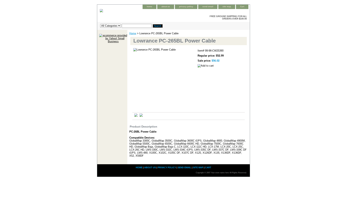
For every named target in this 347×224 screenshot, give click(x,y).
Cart (242, 6)
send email (207, 6)
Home (132, 33)
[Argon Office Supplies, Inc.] (147, 13)
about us (165, 6)
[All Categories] (126, 25)
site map (226, 6)
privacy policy (186, 6)
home (149, 6)
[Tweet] (136, 115)
